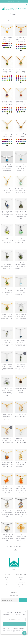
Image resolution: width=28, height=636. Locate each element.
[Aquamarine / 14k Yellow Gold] (23, 78)
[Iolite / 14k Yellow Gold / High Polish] (7, 45)
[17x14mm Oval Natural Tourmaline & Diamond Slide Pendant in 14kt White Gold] (21, 230)
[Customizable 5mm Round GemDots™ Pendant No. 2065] (21, 62)
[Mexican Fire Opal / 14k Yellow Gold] (19, 76)
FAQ (7, 582)
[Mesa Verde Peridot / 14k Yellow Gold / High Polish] (6, 47)
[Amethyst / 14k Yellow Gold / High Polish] (5, 45)
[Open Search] (22, 4)
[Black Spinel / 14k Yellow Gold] (21, 82)
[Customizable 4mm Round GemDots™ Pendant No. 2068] (21, 30)
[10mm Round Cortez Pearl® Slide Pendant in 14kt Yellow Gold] (21, 407)
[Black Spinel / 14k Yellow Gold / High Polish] (10, 47)
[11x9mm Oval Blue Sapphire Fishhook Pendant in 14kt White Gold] (7, 204)
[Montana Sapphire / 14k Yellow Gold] (16, 80)
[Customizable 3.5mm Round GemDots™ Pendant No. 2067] (7, 62)
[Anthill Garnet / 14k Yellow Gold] (21, 76)
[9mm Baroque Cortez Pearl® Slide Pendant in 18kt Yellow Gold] (21, 431)
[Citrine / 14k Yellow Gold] (16, 76)
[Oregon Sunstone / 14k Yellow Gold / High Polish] (11, 43)
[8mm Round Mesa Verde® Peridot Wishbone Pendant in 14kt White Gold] (7, 230)
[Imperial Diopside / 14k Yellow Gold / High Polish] (8, 47)
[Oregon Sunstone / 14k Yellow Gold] (25, 76)
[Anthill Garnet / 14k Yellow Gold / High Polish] (7, 43)
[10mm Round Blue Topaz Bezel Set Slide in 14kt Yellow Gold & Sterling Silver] (21, 157)
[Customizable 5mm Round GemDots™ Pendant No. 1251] (21, 126)
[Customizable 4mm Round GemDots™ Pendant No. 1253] (7, 126)
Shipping (21, 577)
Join (23, 600)
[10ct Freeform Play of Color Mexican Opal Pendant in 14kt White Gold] (7, 527)
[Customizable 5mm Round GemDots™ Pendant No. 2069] (7, 30)
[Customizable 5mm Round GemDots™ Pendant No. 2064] (7, 94)
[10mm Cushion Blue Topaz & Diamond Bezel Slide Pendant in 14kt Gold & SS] (7, 157)
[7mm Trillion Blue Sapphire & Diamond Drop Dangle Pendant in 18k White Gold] (21, 333)
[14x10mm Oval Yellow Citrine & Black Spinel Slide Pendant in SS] (7, 455)
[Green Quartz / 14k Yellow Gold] (19, 80)
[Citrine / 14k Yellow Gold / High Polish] (3, 43)
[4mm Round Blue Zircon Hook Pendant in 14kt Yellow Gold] (7, 181)
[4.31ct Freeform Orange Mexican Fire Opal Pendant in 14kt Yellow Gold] (21, 479)
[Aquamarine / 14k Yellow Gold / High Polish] (9, 45)
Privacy (21, 587)
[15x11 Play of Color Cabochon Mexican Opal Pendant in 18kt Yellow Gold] (21, 455)
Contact (7, 584)
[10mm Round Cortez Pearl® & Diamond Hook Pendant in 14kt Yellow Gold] (7, 431)
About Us (7, 577)
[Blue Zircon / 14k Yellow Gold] (25, 78)
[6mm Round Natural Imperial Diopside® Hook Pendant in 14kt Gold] (7, 281)
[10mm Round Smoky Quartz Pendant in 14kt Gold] (21, 381)
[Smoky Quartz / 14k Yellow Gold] (25, 80)
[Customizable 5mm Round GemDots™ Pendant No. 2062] (21, 94)
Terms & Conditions (21, 584)
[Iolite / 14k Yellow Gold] (21, 78)
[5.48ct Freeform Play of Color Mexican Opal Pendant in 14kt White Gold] (21, 503)
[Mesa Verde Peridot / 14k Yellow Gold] (21, 80)
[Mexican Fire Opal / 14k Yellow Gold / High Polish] (5, 43)
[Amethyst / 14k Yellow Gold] (19, 78)
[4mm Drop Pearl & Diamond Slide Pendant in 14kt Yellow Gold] (7, 407)
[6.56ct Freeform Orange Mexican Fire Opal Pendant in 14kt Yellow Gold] (7, 479)
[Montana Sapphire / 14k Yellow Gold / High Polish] (4, 47)
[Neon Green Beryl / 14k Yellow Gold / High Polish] (19, 48)
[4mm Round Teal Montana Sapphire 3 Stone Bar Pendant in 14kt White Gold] (21, 357)
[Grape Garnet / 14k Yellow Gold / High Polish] (3, 45)
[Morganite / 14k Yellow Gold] (23, 76)
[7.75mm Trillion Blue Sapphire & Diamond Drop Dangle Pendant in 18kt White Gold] (7, 357)
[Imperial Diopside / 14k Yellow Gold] (23, 80)
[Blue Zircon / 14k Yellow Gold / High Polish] (11, 45)
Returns (21, 579)
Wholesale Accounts (21, 582)
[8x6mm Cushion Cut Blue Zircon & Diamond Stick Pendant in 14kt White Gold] (21, 281)
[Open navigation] (3, 5)
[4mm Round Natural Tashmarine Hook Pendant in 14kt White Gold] (7, 333)
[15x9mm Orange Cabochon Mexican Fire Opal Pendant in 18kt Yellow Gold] (21, 527)
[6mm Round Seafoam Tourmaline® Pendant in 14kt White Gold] (21, 181)
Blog (7, 579)
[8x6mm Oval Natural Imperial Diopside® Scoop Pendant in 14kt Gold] (7, 307)
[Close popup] (25, 611)
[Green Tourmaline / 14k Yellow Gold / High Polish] (21, 48)
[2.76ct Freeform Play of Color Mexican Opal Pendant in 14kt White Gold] (7, 503)
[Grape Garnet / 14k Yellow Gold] (16, 78)
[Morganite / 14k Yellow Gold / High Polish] (9, 43)
